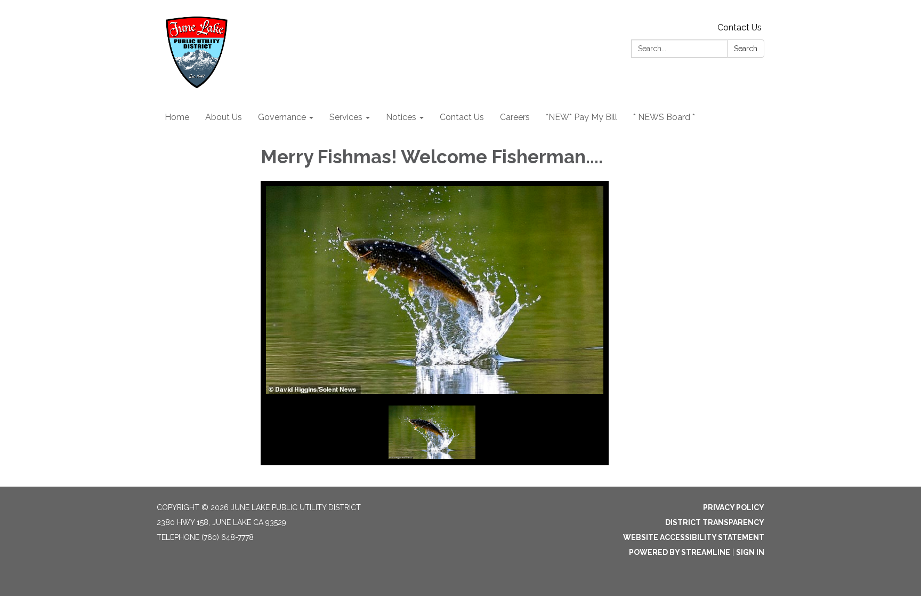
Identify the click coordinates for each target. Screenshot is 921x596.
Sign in (750, 552)
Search (745, 48)
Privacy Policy (733, 507)
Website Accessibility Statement (693, 537)
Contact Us (739, 27)
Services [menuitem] (345, 117)
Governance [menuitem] (282, 117)
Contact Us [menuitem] (462, 117)
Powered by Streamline (679, 552)
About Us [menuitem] (223, 117)
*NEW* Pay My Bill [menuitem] (581, 117)
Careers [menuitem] (515, 117)
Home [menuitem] (177, 117)
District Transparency (714, 522)
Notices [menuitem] (401, 117)
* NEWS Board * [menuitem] (664, 117)
